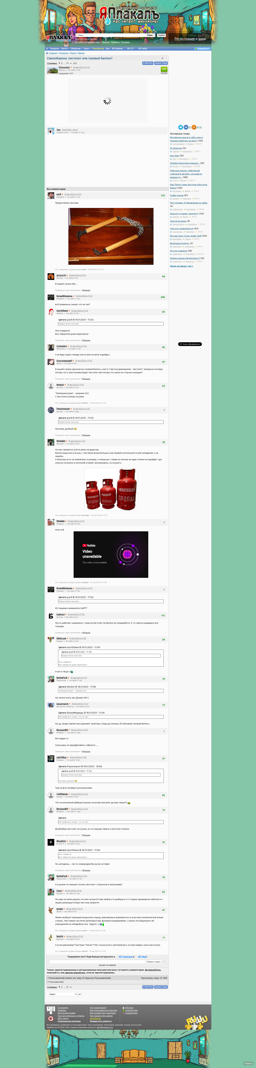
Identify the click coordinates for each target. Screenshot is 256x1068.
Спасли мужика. (178, 221)
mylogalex (62, 346)
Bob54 (60, 936)
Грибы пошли (176, 195)
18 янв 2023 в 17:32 (73, 891)
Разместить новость (101, 1021)
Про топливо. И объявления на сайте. (189, 203)
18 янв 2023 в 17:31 (77, 841)
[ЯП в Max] (201, 127)
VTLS (175, 180)
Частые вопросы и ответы (71, 1016)
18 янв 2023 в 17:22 (81, 67)
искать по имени (107, 965)
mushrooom (178, 232)
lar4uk (60, 909)
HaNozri (61, 614)
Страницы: (52, 63)
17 (67, 63)
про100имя (62, 310)
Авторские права (66, 1013)
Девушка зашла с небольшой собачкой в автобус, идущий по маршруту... (186, 174)
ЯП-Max (142, 956)
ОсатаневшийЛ (64, 360)
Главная (53, 53)
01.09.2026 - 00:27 (70, 130)
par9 (59, 194)
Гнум (59, 890)
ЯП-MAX (142, 48)
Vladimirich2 (178, 209)
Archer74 (61, 275)
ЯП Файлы (117, 48)
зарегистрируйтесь (75, 972)
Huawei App (131, 1013)
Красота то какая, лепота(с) (184, 213)
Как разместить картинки (103, 1013)
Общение (75, 48)
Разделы (54, 48)
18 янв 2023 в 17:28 (79, 730)
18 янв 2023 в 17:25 (78, 346)
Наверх (248, 1063)
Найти (161, 35)
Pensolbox (177, 191)
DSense (176, 151)
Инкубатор (98, 48)
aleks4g (176, 217)
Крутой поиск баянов (86, 39)
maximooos (177, 261)
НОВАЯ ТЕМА (161, 63)
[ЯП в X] (198, 127)
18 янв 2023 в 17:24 (77, 275)
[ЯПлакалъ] (59, 38)
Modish (60, 384)
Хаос (86, 48)
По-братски (176, 148)
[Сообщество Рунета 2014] (205, 1022)
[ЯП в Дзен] (190, 127)
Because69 (62, 730)
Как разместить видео (101, 1016)
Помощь (105, 42)
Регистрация (185, 39)
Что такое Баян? (98, 1007)
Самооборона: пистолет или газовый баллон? (79, 58)
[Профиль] (52, 70)
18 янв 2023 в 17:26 (77, 638)
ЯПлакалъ (86, 290)
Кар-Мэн (174, 155)
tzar (174, 159)
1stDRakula (62, 794)
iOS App (129, 1007)
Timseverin (64, 67)
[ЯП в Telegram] (180, 127)
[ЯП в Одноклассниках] (194, 127)
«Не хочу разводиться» (182, 228)
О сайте (79, 42)
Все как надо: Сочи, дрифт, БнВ (185, 236)
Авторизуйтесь (153, 970)
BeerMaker (177, 239)
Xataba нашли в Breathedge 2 (185, 258)
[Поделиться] (162, 58)
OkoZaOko (177, 246)
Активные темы (92, 42)
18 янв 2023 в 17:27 (79, 678)
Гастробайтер (179, 144)
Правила (115, 42)
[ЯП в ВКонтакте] (186, 127)
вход (202, 39)
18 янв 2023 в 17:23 (72, 194)
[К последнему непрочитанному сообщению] (75, 63)
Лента (64, 48)
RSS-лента (63, 1018)
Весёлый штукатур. (180, 243)
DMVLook (61, 638)
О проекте (63, 1007)
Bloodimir (61, 841)
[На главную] (47, 49)
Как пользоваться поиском (103, 1010)
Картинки (187, 198)
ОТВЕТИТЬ (148, 63)
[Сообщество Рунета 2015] (197, 1022)
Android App (131, 1010)
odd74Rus (62, 757)
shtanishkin (177, 254)
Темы (150, 35)
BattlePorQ (62, 677)
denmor (176, 198)
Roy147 (176, 166)
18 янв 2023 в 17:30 (78, 757)
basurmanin (63, 704)
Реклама (125, 42)
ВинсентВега (178, 224)
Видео (81, 53)
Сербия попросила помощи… (185, 163)
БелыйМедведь (64, 296)
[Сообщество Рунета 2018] (189, 1022)
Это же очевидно (178, 251)
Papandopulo (63, 408)
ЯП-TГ (130, 48)
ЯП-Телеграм (126, 956)
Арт (108, 48)
